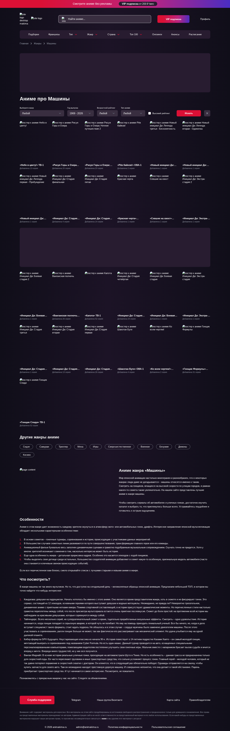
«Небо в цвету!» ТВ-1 (32, 165)
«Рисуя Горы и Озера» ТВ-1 (65, 166)
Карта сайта (173, 700)
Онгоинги (157, 34)
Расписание (195, 34)
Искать (189, 113)
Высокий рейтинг (161, 113)
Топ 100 (134, 34)
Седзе (26, 446)
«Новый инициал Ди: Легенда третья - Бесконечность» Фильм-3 (162, 170)
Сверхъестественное (119, 446)
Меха (80, 446)
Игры (95, 446)
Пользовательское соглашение (168, 727)
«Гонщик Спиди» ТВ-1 (32, 422)
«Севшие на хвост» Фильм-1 (161, 220)
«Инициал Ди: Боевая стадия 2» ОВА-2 (32, 317)
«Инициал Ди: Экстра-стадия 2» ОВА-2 (195, 220)
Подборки (33, 34)
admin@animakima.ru (87, 727)
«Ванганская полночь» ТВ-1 (65, 317)
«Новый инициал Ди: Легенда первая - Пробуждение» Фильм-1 (34, 221)
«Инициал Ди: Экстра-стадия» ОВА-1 (195, 317)
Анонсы (175, 34)
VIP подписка (173, 19)
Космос (27, 454)
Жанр (90, 34)
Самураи (44, 446)
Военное (145, 446)
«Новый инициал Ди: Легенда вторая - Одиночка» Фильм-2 (194, 168)
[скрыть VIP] (208, 4)
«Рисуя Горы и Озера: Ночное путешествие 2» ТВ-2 (98, 168)
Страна (111, 34)
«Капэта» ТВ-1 (93, 315)
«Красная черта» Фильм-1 (126, 220)
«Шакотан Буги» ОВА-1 (130, 369)
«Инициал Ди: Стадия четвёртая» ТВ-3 (129, 317)
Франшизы (54, 34)
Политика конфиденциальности (125, 727)
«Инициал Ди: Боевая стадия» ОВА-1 (162, 317)
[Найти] (62, 19)
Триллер (63, 446)
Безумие (164, 446)
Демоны (182, 446)
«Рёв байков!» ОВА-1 (129, 165)
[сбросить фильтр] (207, 113)
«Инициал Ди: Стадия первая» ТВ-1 (97, 370)
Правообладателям (199, 700)
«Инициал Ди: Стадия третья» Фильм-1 (32, 370)
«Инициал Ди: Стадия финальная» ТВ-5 (64, 220)
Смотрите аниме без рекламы (113, 3)
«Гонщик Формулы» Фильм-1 (194, 370)
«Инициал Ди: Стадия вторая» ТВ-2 (64, 370)
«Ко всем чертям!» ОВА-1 (160, 370)
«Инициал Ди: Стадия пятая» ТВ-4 (97, 220)
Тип (71, 34)
